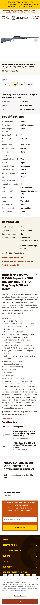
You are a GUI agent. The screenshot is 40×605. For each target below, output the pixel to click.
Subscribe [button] (20, 527)
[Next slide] (36, 39)
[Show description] (7, 419)
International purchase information (17, 261)
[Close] (37, 578)
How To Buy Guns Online (12, 257)
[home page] (20, 18)
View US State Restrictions (13, 253)
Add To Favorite (11, 71)
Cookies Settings (20, 596)
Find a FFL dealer (9, 265)
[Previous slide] (4, 39)
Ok (20, 601)
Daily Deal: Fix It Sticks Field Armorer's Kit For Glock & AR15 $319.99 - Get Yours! (20, 11)
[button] (3, 17)
